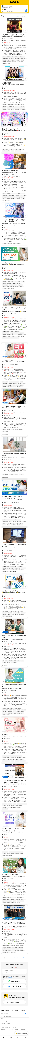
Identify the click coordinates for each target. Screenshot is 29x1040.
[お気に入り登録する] (25, 30)
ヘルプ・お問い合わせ (5, 1027)
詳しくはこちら (11, 977)
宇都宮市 (13, 1021)
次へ (24, 958)
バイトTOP (3, 1021)
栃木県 (8, 1021)
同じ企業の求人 (5, 340)
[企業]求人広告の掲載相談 (20, 1029)
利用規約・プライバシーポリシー (7, 1029)
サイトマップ (13, 1027)
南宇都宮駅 (19, 1021)
